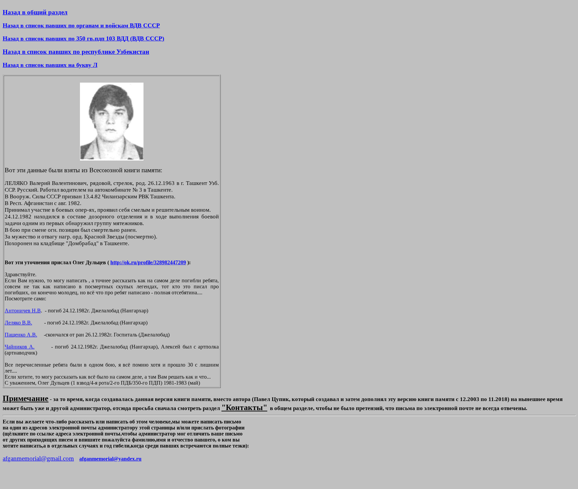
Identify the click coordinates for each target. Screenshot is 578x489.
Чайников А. (19, 347)
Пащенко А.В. (21, 334)
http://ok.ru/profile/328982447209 (148, 262)
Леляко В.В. (18, 322)
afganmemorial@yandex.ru (110, 459)
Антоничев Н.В (23, 310)
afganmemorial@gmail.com (38, 458)
